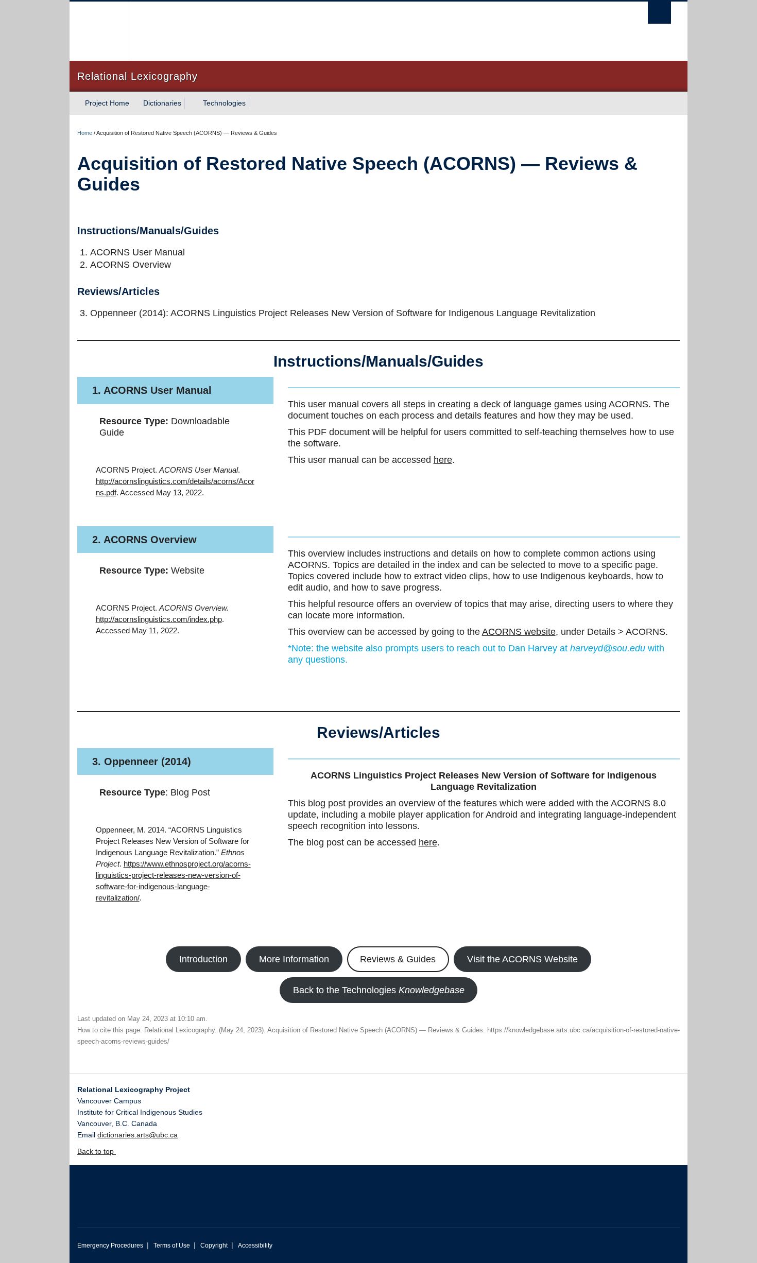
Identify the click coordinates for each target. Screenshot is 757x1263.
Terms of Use (171, 1245)
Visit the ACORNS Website (522, 959)
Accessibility (255, 1245)
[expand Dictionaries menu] (190, 103)
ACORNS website (519, 632)
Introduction (203, 959)
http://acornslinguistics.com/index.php (159, 619)
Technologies (224, 103)
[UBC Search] (659, 13)
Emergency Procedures (110, 1245)
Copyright (214, 1245)
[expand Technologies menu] (255, 103)
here (443, 460)
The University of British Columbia (99, 31)
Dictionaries (162, 103)
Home (84, 133)
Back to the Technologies (378, 990)
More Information (294, 959)
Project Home (107, 103)
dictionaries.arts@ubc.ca (137, 1135)
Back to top (96, 1151)
